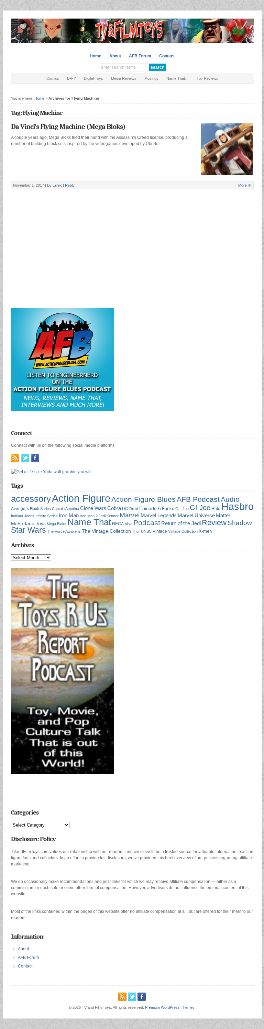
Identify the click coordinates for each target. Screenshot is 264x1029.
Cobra (114, 508)
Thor (136, 531)
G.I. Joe (182, 509)
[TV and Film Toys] (132, 41)
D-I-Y (71, 78)
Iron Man (69, 515)
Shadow (240, 523)
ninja (128, 524)
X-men (205, 531)
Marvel (130, 515)
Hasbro (237, 506)
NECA (118, 523)
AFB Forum (140, 56)
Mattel (223, 515)
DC (125, 508)
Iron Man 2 (89, 516)
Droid (133, 509)
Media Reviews (123, 78)
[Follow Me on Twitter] (25, 458)
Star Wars (28, 529)
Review (214, 522)
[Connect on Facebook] (35, 458)
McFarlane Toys (28, 523)
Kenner (113, 516)
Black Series (40, 509)
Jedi (102, 516)
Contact (167, 56)
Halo (215, 508)
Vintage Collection (183, 531)
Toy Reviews (207, 78)
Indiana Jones (22, 516)
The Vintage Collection (106, 531)
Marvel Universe (196, 515)
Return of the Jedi (181, 523)
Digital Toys (93, 78)
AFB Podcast (198, 499)
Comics (52, 78)
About (115, 56)
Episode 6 (150, 508)
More (242, 185)
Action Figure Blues (143, 499)
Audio (230, 499)
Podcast (146, 523)
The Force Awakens (64, 531)
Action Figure (81, 498)
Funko (168, 508)
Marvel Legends (159, 515)
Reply (70, 185)
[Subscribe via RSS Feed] (15, 458)
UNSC (146, 531)
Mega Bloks (56, 524)
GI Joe (200, 507)
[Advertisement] (132, 258)
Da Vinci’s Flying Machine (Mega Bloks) (68, 126)
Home (95, 56)
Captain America (65, 509)
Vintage (160, 531)
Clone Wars (93, 508)
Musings (151, 78)
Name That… (177, 78)
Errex (57, 185)
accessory (31, 499)
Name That (89, 522)
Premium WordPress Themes (170, 1007)
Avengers (20, 508)
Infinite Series (46, 516)
